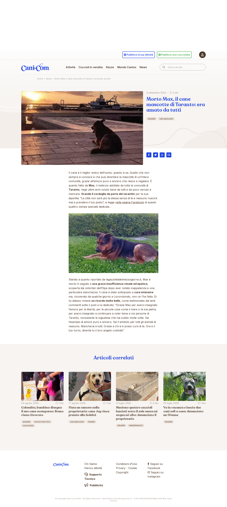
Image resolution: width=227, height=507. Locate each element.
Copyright (122, 472)
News (143, 67)
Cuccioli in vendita (91, 67)
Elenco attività (93, 468)
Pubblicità (96, 485)
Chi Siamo (90, 464)
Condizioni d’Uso (126, 464)
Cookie (132, 468)
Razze (110, 67)
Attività (70, 67)
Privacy (120, 468)
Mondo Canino (126, 67)
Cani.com (35, 67)
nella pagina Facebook (129, 202)
